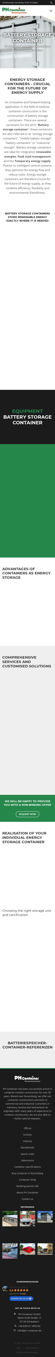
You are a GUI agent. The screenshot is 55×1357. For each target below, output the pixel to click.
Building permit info (27, 1186)
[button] (50, 10)
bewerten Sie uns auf (20, 1298)
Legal (18, 1348)
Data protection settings (27, 1352)
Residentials (27, 1147)
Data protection (32, 1348)
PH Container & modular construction (26, 46)
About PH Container (27, 1192)
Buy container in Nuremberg (27, 1173)
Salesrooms (27, 1160)
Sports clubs (27, 1153)
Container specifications (27, 1166)
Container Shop (27, 1179)
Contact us (27, 1198)
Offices (27, 1128)
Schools (27, 1134)
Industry (27, 1141)
